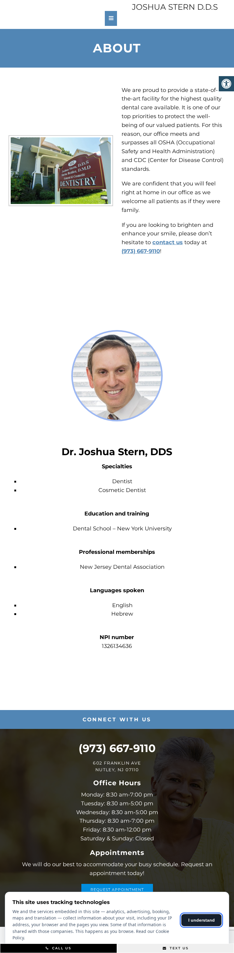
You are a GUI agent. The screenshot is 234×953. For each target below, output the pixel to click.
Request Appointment (117, 889)
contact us (167, 242)
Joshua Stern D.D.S (175, 7)
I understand (201, 920)
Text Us (178, 948)
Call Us (61, 948)
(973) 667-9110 (141, 251)
